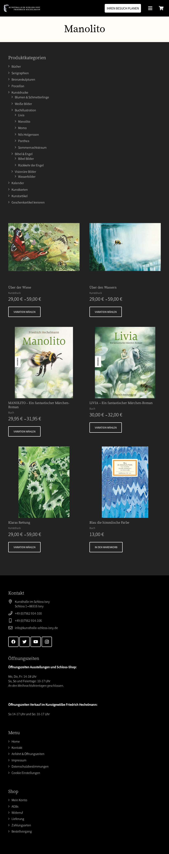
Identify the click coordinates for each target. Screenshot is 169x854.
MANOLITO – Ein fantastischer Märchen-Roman (38, 405)
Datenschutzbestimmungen (30, 766)
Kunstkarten (20, 189)
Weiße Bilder (23, 104)
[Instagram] (47, 642)
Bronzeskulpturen (23, 79)
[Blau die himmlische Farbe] (125, 482)
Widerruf (17, 812)
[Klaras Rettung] (44, 482)
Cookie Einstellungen (26, 773)
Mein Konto (19, 800)
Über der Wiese (19, 287)
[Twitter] (24, 642)
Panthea (23, 141)
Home (16, 741)
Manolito (24, 121)
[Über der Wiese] (44, 247)
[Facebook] (13, 642)
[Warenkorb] (161, 8)
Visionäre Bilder (25, 172)
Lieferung (18, 819)
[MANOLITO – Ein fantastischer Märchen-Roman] (44, 362)
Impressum (19, 760)
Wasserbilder (26, 176)
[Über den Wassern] (125, 247)
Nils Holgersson (28, 134)
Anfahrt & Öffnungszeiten (28, 754)
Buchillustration (25, 110)
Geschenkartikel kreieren (28, 202)
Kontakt (17, 748)
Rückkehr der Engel (31, 165)
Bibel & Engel (24, 154)
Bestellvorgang (22, 831)
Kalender (18, 183)
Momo (22, 128)
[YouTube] (36, 642)
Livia (21, 115)
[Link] (22, 8)
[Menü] (150, 8)
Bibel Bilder (26, 159)
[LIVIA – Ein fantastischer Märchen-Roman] (125, 362)
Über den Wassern (103, 287)
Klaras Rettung (19, 523)
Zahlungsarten (21, 825)
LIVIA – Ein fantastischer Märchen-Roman (121, 403)
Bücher (16, 66)
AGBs (15, 806)
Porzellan (18, 86)
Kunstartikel (20, 196)
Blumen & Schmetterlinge (32, 97)
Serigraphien (20, 73)
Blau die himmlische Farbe (109, 523)
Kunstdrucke (20, 92)
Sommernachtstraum (32, 147)
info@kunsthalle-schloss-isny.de (36, 628)
